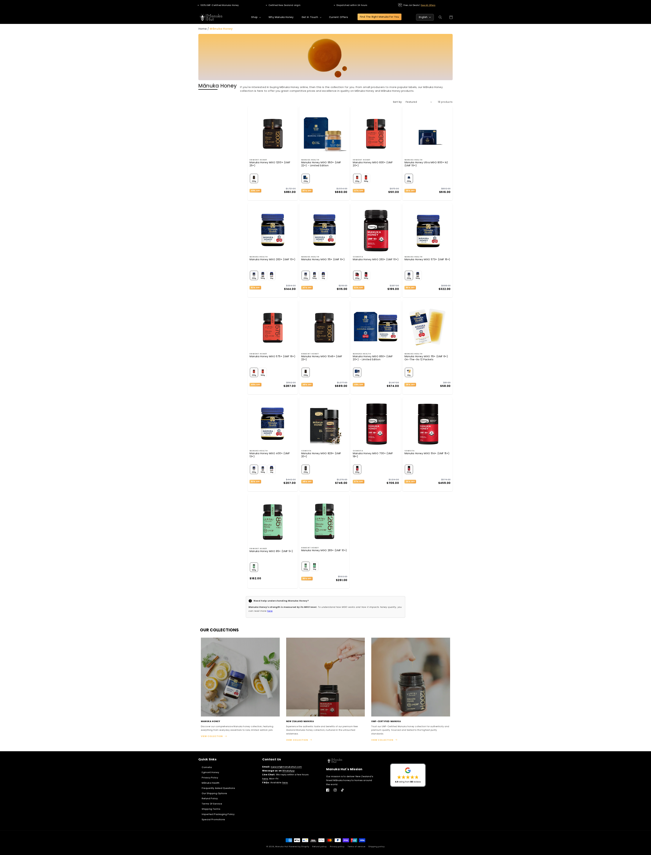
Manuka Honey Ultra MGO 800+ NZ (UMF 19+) (426, 164)
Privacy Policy (210, 777)
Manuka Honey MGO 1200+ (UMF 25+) (270, 164)
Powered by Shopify (299, 846)
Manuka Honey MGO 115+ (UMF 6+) (323, 259)
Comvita (207, 767)
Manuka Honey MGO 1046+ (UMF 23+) (321, 358)
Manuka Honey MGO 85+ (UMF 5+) (271, 551)
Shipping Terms (211, 809)
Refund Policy (210, 798)
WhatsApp (288, 770)
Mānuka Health (211, 782)
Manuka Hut (281, 846)
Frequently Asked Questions (218, 788)
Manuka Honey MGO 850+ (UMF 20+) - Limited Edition (373, 358)
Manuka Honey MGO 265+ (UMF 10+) (324, 550)
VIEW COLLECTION (212, 736)
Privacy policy (337, 846)
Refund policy (319, 846)
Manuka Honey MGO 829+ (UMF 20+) (321, 455)
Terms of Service (212, 803)
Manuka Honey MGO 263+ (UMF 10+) (272, 259)
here (265, 778)
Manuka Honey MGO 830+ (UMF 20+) (373, 164)
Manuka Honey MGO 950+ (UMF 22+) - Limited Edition (321, 164)
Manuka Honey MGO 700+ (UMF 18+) (373, 455)
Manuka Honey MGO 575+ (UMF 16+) (272, 356)
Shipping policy (376, 846)
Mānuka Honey (221, 29)
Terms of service (356, 846)
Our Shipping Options (214, 793)
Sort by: (397, 102)
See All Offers (428, 5)
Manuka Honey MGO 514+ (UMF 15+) (427, 453)
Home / (204, 29)
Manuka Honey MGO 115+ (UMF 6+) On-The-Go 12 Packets (426, 358)
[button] (256, 17)
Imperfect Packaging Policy (218, 814)
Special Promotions (213, 819)
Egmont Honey (210, 772)
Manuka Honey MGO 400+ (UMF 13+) (270, 455)
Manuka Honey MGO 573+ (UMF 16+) (427, 259)
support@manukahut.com (286, 766)
